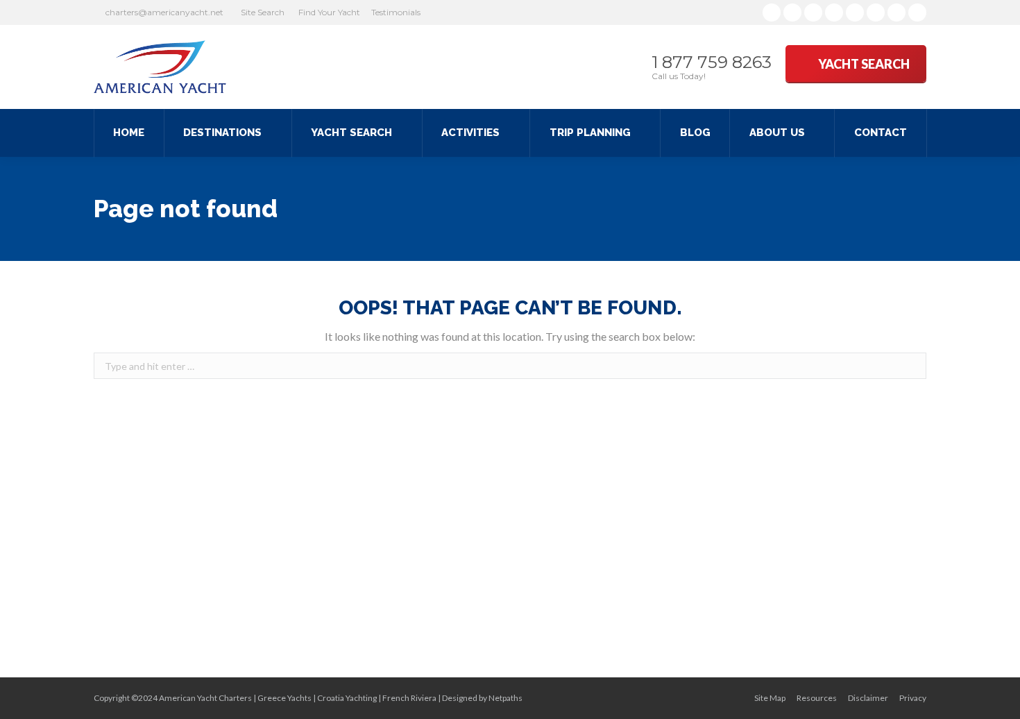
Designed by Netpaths (482, 698)
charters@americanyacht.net (164, 12)
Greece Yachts (284, 698)
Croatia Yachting (347, 698)
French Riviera (409, 698)
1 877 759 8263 (712, 62)
